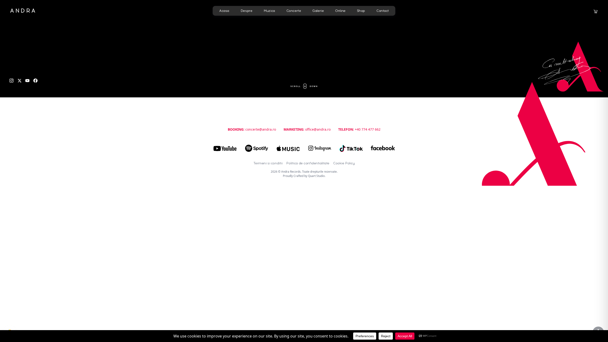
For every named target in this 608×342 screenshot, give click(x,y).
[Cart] (595, 11)
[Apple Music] (288, 148)
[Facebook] (35, 80)
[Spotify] (256, 148)
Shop (361, 11)
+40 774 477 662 (367, 129)
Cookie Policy (344, 163)
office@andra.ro (318, 129)
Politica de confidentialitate (307, 163)
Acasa (224, 11)
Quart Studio (316, 176)
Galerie (318, 11)
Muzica (269, 11)
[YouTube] (27, 80)
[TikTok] (351, 148)
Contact (382, 11)
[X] (19, 80)
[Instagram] (11, 80)
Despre (246, 11)
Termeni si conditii (268, 163)
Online (340, 11)
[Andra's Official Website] (22, 11)
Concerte (293, 11)
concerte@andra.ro (260, 129)
